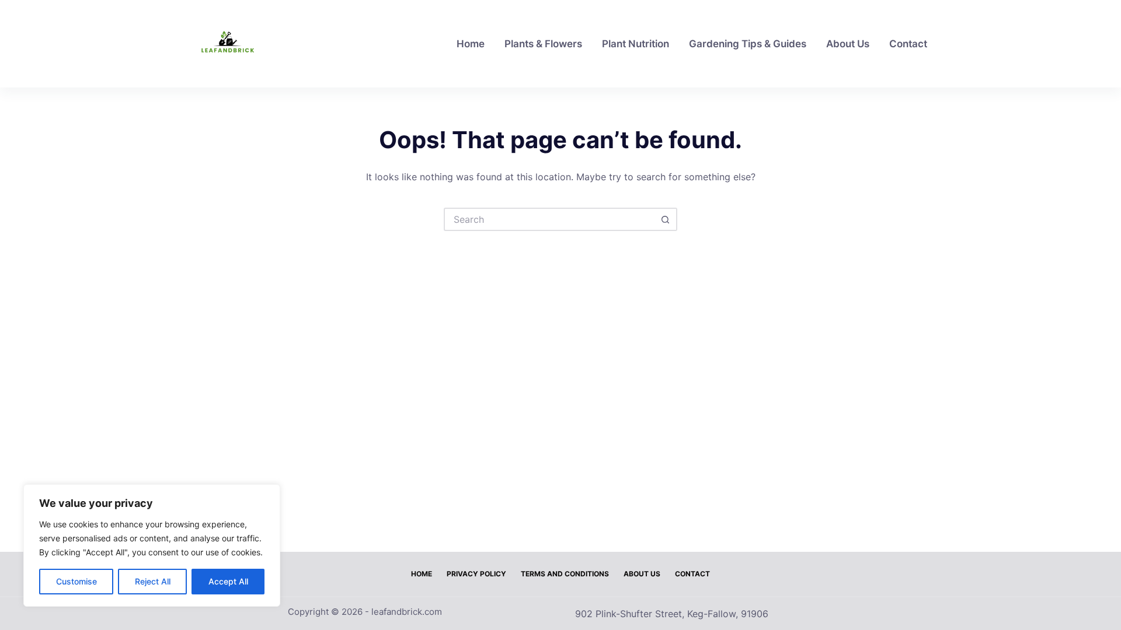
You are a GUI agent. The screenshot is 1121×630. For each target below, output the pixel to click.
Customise (76, 581)
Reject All (152, 581)
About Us (847, 44)
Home (471, 44)
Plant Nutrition (635, 44)
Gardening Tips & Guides (747, 44)
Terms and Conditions (565, 573)
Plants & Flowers (543, 44)
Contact (908, 44)
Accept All (228, 581)
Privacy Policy (476, 573)
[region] (151, 545)
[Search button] (665, 219)
